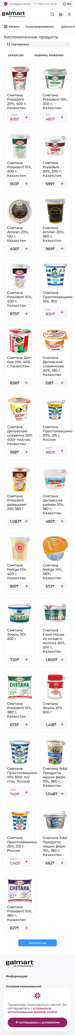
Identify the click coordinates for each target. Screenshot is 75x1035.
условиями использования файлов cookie (32, 1010)
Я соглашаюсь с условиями (38, 1022)
